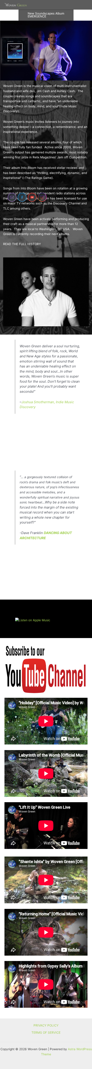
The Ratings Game (38, 178)
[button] (46, 15)
